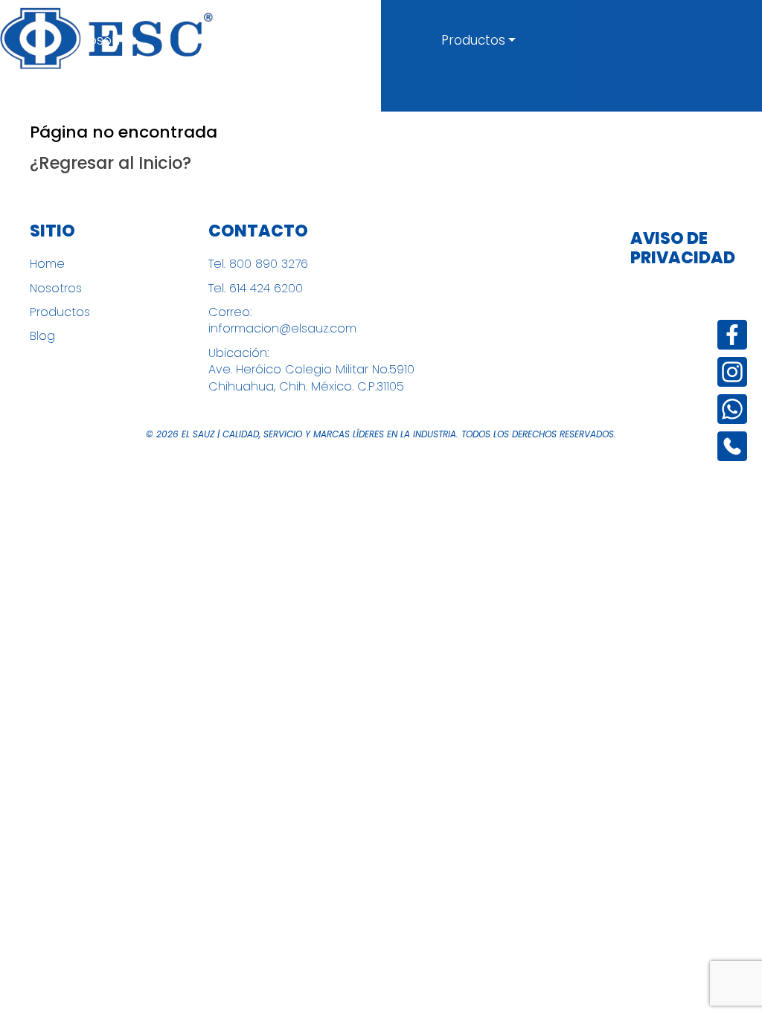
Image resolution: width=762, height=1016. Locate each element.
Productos (473, 40)
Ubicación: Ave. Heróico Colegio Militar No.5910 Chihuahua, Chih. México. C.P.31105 (311, 370)
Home (47, 264)
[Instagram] (732, 372)
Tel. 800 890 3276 (258, 264)
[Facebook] (732, 335)
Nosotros (108, 40)
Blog (42, 336)
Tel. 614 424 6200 (255, 288)
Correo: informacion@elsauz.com (282, 320)
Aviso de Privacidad (678, 249)
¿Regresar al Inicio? (110, 163)
